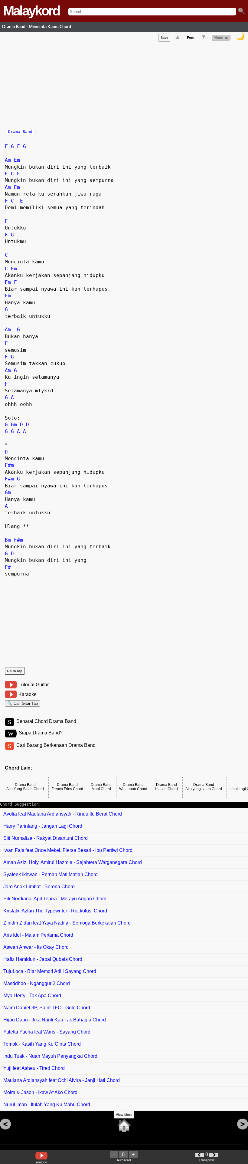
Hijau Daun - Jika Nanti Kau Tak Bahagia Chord (54, 1019)
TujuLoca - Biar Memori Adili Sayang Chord (49, 971)
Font (190, 37)
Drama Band (20, 131)
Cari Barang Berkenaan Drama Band (56, 745)
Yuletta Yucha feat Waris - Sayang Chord (46, 1031)
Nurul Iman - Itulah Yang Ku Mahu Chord (46, 1104)
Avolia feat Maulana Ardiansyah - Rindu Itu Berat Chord (62, 813)
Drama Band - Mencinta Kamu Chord (36, 27)
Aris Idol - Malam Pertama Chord (38, 935)
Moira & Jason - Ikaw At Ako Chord (40, 1092)
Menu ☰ (221, 37)
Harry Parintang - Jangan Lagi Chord (42, 826)
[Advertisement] (126, 83)
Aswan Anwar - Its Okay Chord (36, 947)
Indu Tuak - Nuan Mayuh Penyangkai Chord (50, 1056)
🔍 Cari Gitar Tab (22, 703)
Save (164, 37)
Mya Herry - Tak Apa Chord (32, 995)
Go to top (14, 671)
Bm (8, 540)
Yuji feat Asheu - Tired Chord (34, 1068)
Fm (8, 295)
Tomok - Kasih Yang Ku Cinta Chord (42, 1044)
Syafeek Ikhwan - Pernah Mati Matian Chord (50, 874)
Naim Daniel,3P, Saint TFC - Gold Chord (46, 1007)
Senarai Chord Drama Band (46, 721)
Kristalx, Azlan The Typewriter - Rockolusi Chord (55, 910)
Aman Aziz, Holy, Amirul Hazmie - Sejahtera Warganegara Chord (72, 862)
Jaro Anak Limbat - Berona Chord (39, 886)
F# (8, 567)
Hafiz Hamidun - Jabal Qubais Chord (42, 959)
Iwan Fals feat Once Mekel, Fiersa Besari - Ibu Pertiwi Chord (67, 850)
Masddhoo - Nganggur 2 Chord (36, 983)
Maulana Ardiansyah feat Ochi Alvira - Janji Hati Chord (61, 1080)
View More (124, 1114)
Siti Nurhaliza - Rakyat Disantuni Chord (45, 838)
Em (17, 160)
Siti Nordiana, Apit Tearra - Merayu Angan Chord (54, 898)
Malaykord (31, 10)
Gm (14, 424)
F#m (9, 465)
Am (8, 160)
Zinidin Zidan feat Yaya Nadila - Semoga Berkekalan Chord (67, 922)
